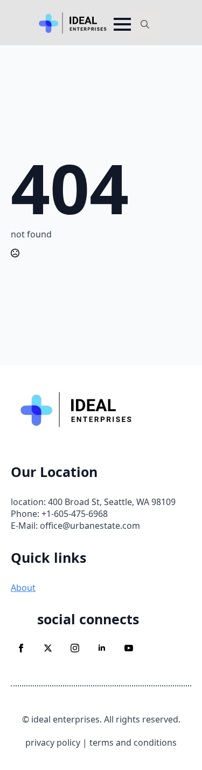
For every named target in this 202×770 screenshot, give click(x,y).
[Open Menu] (122, 24)
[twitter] (48, 648)
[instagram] (75, 648)
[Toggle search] (145, 24)
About (23, 588)
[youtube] (129, 648)
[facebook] (21, 648)
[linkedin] (102, 648)
